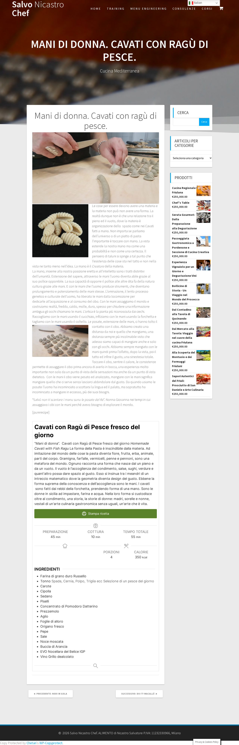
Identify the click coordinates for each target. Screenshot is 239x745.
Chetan (31, 743)
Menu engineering (148, 8)
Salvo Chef (38, 9)
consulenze (184, 8)
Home (96, 8)
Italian (197, 2)
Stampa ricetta (98, 513)
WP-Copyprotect (50, 743)
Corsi (207, 8)
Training (116, 8)
